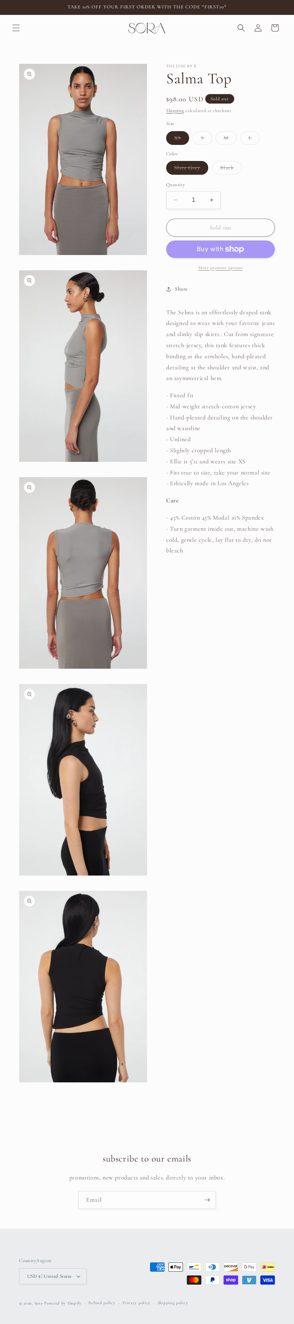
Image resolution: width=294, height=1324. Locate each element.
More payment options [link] (220, 267)
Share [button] (181, 289)
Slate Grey (191, 169)
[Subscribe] (207, 1200)
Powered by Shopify (63, 1303)
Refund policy (101, 1302)
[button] (16, 27)
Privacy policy (136, 1302)
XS (181, 139)
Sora (38, 1303)
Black (231, 169)
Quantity (175, 185)
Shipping (175, 110)
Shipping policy (173, 1302)
